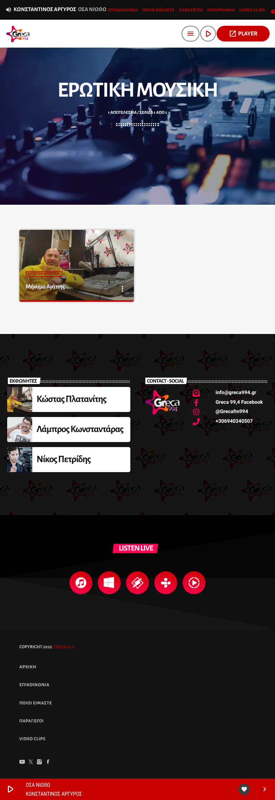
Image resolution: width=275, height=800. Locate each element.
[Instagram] (39, 762)
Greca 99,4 (63, 647)
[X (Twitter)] (31, 762)
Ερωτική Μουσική (44, 274)
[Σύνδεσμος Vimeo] (17, 33)
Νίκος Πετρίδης (64, 459)
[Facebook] (48, 762)
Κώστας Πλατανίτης (71, 399)
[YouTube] (22, 762)
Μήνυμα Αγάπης (45, 286)
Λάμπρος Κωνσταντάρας (80, 429)
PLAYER (243, 34)
